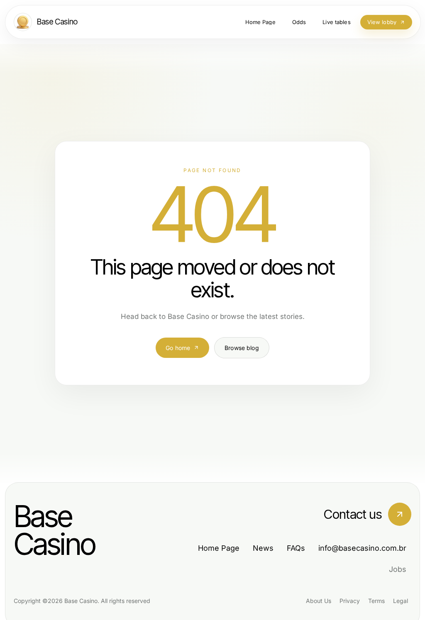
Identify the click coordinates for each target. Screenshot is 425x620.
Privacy (350, 600)
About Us (318, 600)
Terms (376, 600)
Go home (178, 347)
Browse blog (242, 347)
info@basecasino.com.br (362, 548)
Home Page (218, 548)
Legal (400, 600)
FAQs (296, 548)
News (263, 548)
